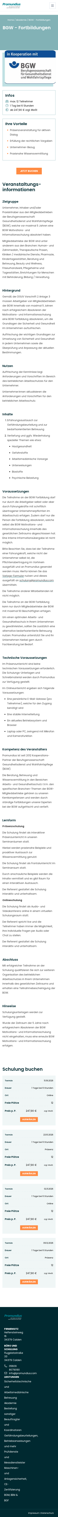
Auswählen (29, 1119)
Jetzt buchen (29, 171)
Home (11, 19)
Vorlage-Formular (13, 576)
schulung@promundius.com (36, 580)
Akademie (21, 19)
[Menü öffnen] (52, 5)
